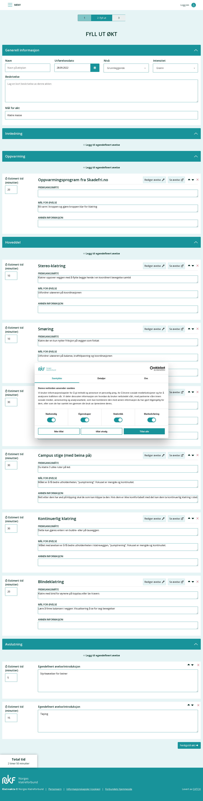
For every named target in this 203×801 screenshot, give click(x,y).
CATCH (197, 789)
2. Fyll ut (101, 18)
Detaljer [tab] (101, 378)
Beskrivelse (12, 76)
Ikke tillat (58, 431)
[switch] (85, 420)
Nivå (107, 60)
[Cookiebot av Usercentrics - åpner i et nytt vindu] (152, 368)
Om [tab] (146, 378)
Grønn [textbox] (160, 68)
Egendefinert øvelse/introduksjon (59, 666)
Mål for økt (12, 108)
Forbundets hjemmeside (118, 789)
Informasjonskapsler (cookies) (83, 789)
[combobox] (126, 68)
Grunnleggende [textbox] (116, 68)
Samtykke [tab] (57, 378)
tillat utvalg (101, 431)
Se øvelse (174, 179)
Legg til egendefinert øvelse (102, 144)
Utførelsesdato (64, 60)
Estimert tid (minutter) (14, 180)
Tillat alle (144, 431)
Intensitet (159, 60)
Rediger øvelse (152, 179)
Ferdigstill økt (187, 745)
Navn (8, 60)
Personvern (55, 789)
